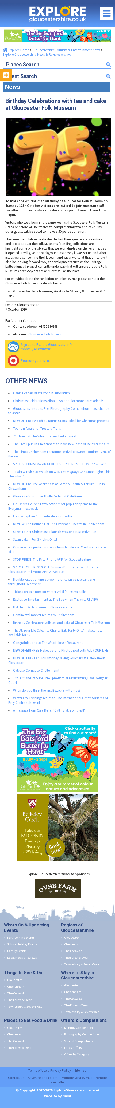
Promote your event (35, 360)
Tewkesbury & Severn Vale (81, 964)
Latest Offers (73, 1048)
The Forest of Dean (76, 958)
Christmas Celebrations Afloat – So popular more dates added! (58, 401)
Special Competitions (78, 1041)
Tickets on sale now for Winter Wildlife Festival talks (49, 591)
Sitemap (80, 1070)
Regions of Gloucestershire (77, 927)
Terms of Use (37, 1070)
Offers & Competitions (84, 1020)
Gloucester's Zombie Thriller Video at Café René (47, 496)
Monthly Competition (78, 1028)
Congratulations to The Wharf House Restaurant (48, 642)
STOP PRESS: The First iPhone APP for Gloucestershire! (52, 559)
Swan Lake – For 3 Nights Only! (35, 539)
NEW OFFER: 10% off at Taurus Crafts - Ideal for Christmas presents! (61, 421)
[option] (58, 888)
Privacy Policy (60, 1070)
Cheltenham (73, 944)
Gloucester (71, 938)
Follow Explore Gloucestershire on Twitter (43, 516)
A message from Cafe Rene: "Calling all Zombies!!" (49, 710)
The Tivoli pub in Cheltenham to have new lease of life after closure (61, 444)
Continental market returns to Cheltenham (43, 615)
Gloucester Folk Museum (45, 334)
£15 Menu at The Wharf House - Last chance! (44, 436)
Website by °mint (57, 1096)
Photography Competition (81, 1034)
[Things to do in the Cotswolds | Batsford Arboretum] (57, 28)
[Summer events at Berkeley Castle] (57, 793)
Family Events (16, 951)
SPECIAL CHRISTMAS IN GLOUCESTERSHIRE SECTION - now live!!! (59, 464)
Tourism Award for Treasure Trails (37, 428)
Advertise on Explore (42, 1077)
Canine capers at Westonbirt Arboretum (41, 393)
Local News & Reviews (22, 958)
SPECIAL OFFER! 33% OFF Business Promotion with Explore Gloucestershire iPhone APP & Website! (53, 569)
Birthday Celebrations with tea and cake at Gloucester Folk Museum (61, 622)
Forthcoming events (20, 938)
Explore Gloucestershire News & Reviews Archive (37, 54)
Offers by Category (76, 1054)
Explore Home (18, 50)
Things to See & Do (23, 972)
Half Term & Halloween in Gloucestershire (42, 607)
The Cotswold (73, 951)
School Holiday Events (22, 944)
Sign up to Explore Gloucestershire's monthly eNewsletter (46, 346)
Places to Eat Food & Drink (30, 1020)
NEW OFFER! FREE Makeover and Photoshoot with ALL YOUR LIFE (60, 650)
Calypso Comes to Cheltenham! (36, 670)
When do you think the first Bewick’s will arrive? (46, 690)
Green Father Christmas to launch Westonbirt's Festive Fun (54, 531)
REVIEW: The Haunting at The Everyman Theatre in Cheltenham (58, 524)
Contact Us (16, 1077)
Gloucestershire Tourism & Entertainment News (66, 50)
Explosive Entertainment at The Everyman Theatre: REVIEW (55, 599)
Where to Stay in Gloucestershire (77, 975)
